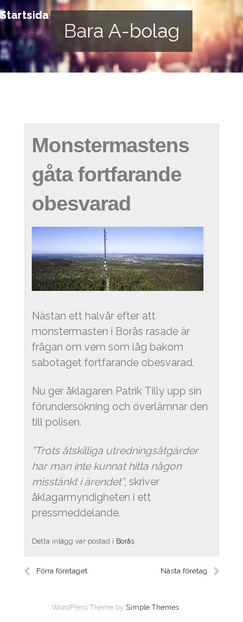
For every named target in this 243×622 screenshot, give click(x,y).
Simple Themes (152, 607)
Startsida (24, 15)
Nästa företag (184, 570)
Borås (125, 541)
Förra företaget (61, 570)
